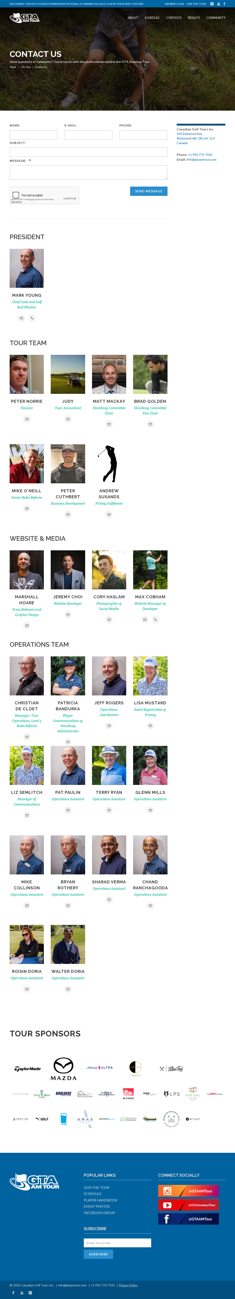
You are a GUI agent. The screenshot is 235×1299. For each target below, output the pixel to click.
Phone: (125, 125)
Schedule (152, 18)
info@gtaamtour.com (201, 159)
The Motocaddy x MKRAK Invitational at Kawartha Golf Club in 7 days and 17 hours (84, 3)
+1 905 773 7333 (200, 155)
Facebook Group (99, 1213)
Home (13, 67)
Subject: (18, 143)
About (133, 18)
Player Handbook (100, 1200)
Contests (174, 18)
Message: (18, 160)
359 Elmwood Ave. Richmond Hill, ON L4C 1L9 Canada (196, 138)
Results (194, 18)
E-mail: (71, 125)
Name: (15, 125)
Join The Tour (196, 3)
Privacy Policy (128, 1285)
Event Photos (97, 1206)
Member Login (174, 3)
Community (215, 18)
